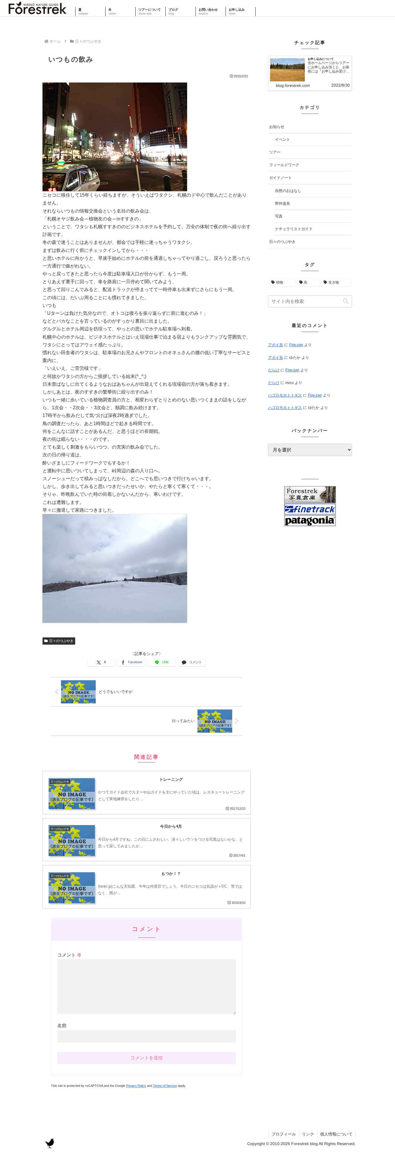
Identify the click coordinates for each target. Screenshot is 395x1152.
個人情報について (336, 1134)
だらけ (273, 370)
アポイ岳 (275, 345)
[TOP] (37, 11)
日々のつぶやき (61, 641)
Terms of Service (165, 1085)
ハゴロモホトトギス (285, 395)
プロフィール (284, 1134)
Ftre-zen (296, 345)
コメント (69, 954)
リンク (308, 1134)
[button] (346, 301)
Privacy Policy (136, 1085)
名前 (62, 1025)
